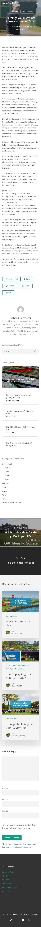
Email (5, 800)
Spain (4, 487)
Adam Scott (13, 12)
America (5, 499)
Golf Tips (9, 669)
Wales (7, 479)
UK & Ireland (7, 464)
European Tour (7, 872)
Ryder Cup (6, 891)
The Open (6, 876)
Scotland (8, 471)
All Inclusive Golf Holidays (11, 503)
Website (5, 811)
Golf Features (27, 12)
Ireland (7, 475)
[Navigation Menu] (37, 3)
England (7, 467)
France (4, 491)
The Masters (19, 669)
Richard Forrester (15, 26)
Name (5, 788)
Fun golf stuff (11, 665)
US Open (5, 880)
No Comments (20, 29)
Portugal (5, 483)
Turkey (4, 495)
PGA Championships (9, 887)
